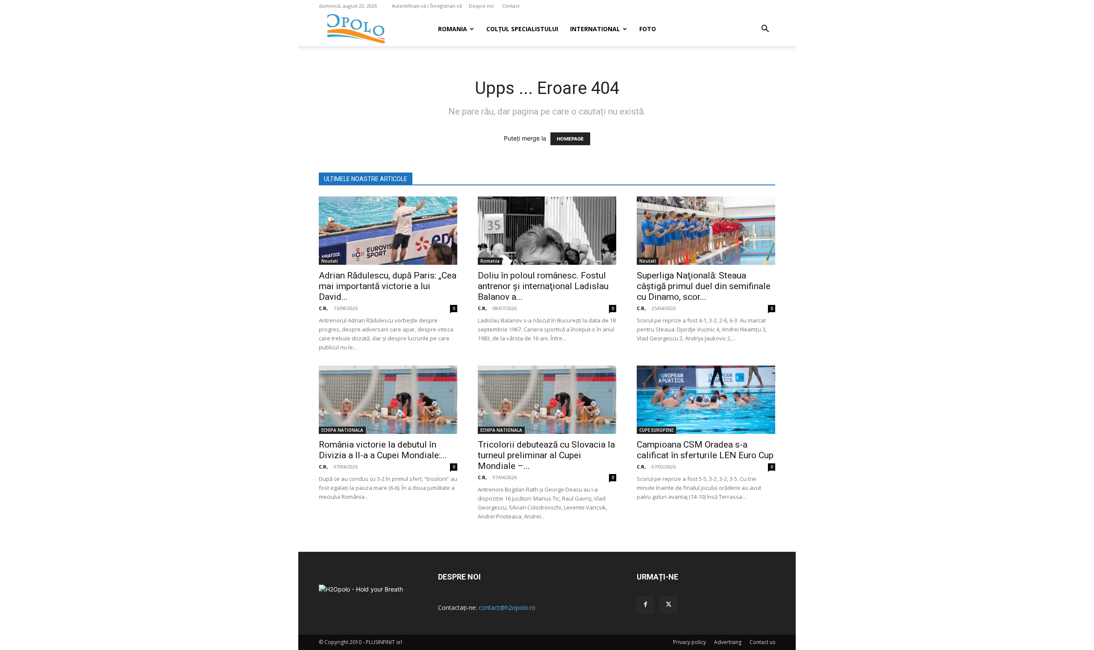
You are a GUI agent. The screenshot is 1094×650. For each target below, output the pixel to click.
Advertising (727, 642)
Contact (511, 6)
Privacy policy (689, 642)
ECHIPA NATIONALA (342, 430)
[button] (765, 30)
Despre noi (481, 6)
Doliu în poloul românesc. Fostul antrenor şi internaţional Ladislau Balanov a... (543, 286)
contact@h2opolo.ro (507, 607)
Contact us (762, 642)
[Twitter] (668, 604)
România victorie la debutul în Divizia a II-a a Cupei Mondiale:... (383, 449)
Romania (452, 29)
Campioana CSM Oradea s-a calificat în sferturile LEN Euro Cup (705, 449)
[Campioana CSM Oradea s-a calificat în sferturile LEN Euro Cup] (706, 400)
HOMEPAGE (570, 139)
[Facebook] (645, 604)
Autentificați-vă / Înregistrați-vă (427, 6)
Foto (647, 29)
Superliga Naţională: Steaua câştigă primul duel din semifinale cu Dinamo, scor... (704, 286)
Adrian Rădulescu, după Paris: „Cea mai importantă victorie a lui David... (387, 286)
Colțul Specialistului (522, 29)
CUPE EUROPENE (656, 430)
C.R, (323, 308)
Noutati (329, 261)
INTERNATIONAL (595, 29)
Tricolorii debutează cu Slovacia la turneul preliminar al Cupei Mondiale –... (546, 455)
